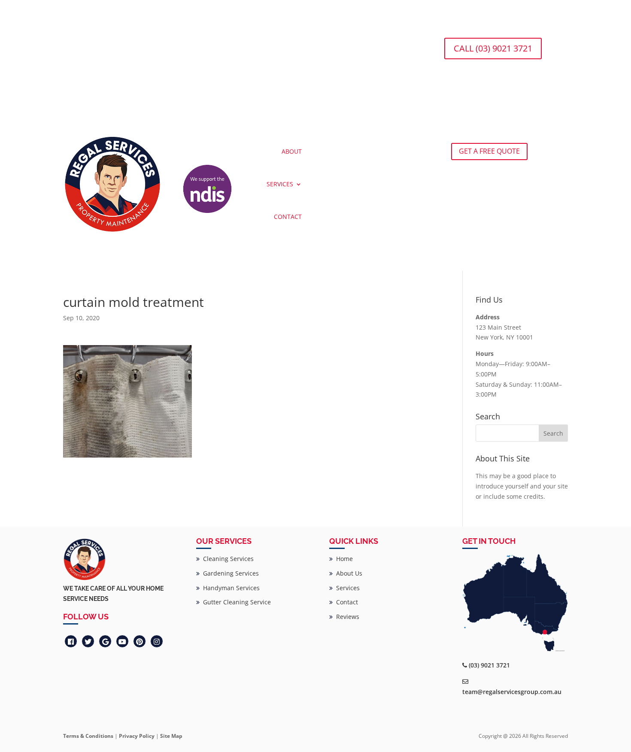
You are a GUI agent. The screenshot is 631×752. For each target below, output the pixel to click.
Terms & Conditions (88, 736)
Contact (345, 602)
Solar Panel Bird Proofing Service (249, 46)
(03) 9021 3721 (489, 665)
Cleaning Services (227, 559)
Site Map (171, 736)
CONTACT (288, 216)
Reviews (346, 617)
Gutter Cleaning (167, 46)
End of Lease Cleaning (104, 46)
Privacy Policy (137, 736)
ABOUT (292, 151)
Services (346, 588)
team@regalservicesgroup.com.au (511, 692)
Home (343, 559)
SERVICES (280, 184)
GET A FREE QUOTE (489, 151)
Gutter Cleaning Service (235, 602)
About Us (347, 573)
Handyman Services (230, 588)
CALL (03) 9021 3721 (493, 48)
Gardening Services (229, 573)
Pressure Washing (333, 46)
